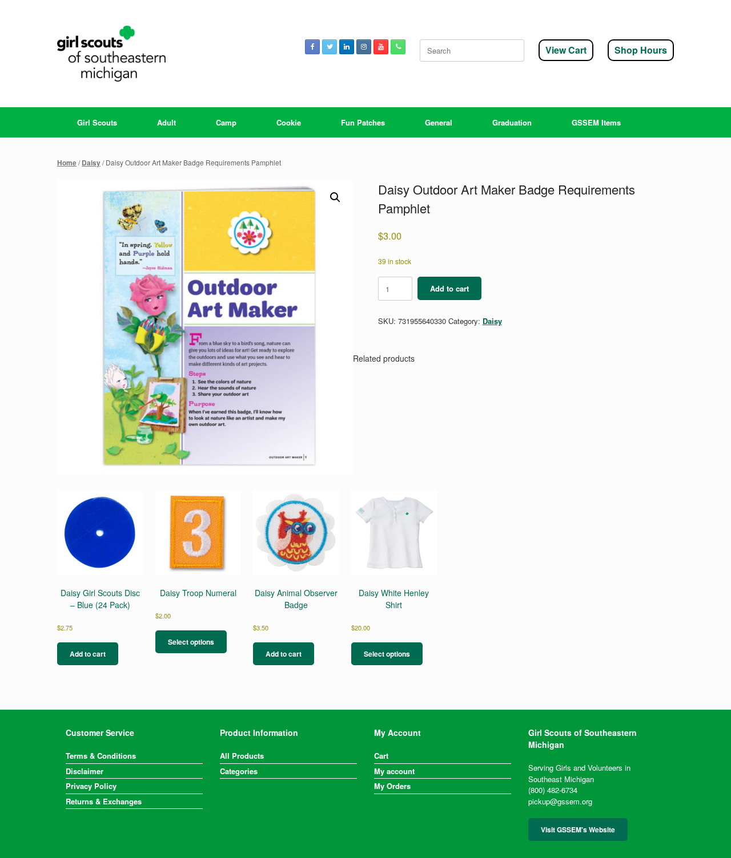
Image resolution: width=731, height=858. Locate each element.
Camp (226, 122)
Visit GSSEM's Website (578, 829)
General (438, 122)
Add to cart (449, 288)
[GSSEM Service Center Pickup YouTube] (380, 46)
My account (394, 771)
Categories (239, 771)
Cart (381, 755)
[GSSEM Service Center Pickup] (111, 54)
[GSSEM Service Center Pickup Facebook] (312, 46)
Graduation (512, 122)
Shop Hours (640, 49)
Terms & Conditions (101, 755)
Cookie (288, 122)
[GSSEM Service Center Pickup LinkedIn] (346, 46)
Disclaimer (84, 771)
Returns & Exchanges (104, 801)
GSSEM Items (596, 122)
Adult (166, 122)
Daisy (91, 163)
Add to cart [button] (88, 654)
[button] (335, 197)
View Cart (566, 49)
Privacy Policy (91, 785)
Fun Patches (363, 122)
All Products (242, 755)
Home (67, 163)
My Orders (392, 785)
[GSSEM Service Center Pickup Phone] (398, 46)
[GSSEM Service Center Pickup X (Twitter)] (329, 46)
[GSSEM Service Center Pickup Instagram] (363, 46)
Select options (191, 642)
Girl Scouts (97, 122)
